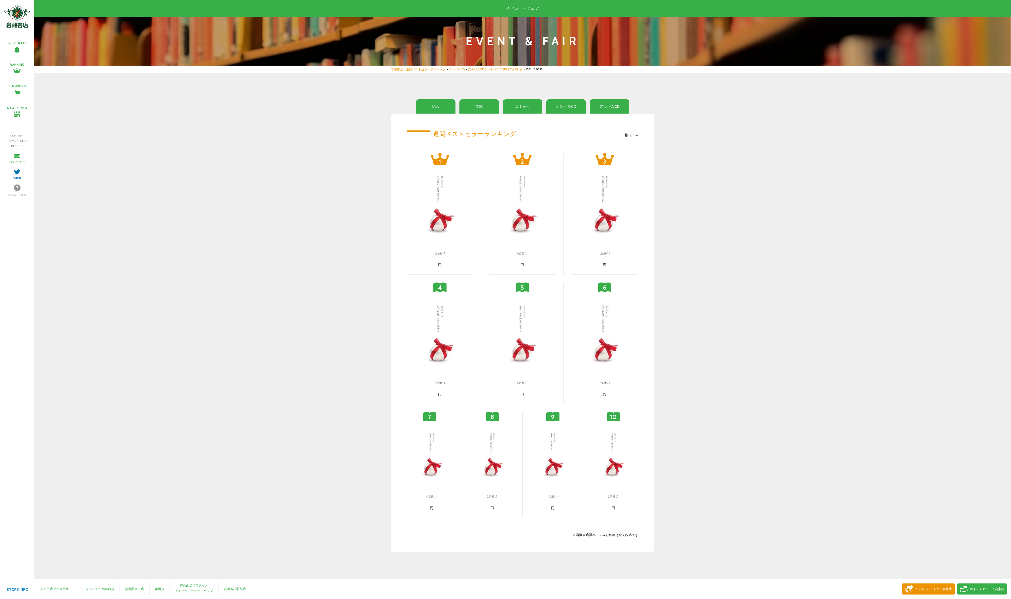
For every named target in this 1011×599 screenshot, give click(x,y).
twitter (17, 177)
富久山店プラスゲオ (194, 585)
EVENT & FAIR (17, 43)
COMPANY (17, 135)
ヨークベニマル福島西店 (97, 589)
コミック (522, 106)
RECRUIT (17, 146)
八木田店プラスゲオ (54, 589)
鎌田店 (159, 589)
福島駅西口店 (134, 589)
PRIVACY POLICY (17, 141)
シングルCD (566, 106)
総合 (436, 106)
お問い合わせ (17, 162)
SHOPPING (17, 86)
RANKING (17, 64)
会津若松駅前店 (235, 589)
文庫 (479, 106)
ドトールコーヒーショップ (194, 591)
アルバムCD (609, 106)
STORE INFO (17, 108)
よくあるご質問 (17, 195)
